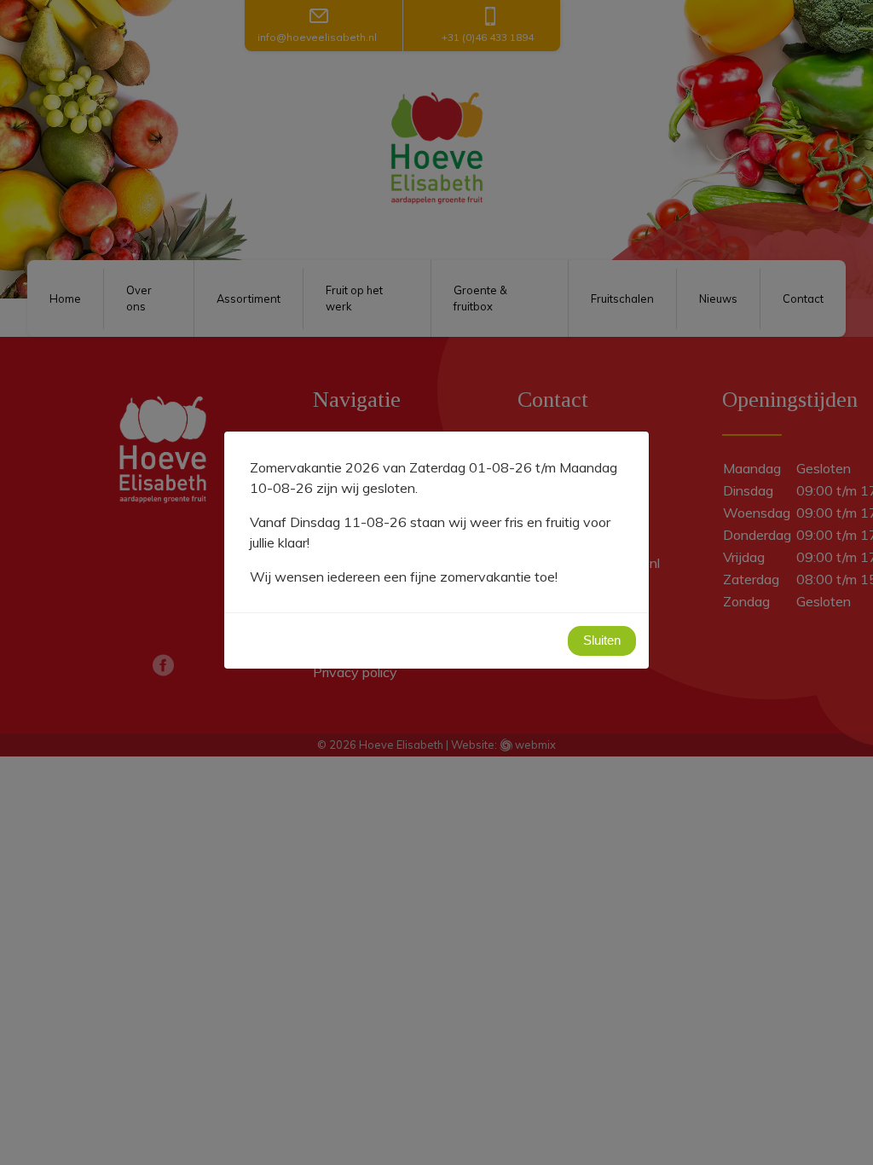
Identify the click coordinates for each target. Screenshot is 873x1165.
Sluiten (602, 640)
